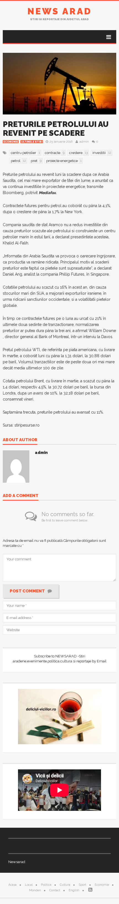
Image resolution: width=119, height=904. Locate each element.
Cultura (65, 885)
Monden (35, 890)
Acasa (12, 885)
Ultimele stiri (31, 141)
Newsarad (16, 862)
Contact (54, 890)
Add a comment (20, 496)
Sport (82, 885)
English (74, 890)
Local (29, 885)
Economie (10, 141)
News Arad (59, 11)
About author (20, 440)
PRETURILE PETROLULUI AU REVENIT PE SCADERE (55, 129)
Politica (46, 885)
